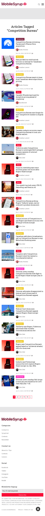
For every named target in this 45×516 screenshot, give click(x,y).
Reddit (4, 480)
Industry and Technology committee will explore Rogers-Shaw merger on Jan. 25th (28, 364)
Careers (4, 457)
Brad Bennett (23, 103)
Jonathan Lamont (24, 67)
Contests (5, 436)
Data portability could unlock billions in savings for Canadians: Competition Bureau (29, 62)
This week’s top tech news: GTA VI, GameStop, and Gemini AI (29, 186)
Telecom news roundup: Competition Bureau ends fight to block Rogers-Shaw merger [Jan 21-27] (29, 275)
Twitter (4, 471)
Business (20, 57)
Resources (20, 269)
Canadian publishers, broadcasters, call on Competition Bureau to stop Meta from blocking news (29, 238)
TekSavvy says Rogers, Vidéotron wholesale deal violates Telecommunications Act (28, 329)
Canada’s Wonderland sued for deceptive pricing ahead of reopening (27, 97)
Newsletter (5, 440)
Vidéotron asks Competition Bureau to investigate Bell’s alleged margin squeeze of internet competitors (29, 151)
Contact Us (5, 430)
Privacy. (21, 510)
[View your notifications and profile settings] (38, 509)
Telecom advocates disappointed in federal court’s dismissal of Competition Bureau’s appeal (29, 293)
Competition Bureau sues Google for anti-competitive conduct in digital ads (29, 115)
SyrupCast (5, 433)
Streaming (20, 39)
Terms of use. (28, 510)
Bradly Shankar (23, 50)
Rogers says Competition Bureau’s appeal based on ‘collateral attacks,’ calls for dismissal (29, 346)
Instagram (5, 474)
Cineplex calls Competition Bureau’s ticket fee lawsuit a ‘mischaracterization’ (26, 256)
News (18, 92)
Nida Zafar (22, 158)
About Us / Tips (7, 450)
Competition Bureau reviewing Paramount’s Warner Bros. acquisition (28, 44)
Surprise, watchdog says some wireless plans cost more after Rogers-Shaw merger (27, 170)
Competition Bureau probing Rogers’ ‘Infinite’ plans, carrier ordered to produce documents (27, 203)
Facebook (5, 467)
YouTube (5, 477)
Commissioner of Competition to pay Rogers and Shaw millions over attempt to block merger (29, 221)
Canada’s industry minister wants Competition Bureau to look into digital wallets (29, 132)
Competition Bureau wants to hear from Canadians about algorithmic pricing (29, 79)
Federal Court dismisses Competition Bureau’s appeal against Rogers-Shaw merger (27, 311)
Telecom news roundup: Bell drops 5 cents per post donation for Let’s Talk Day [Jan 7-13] (29, 382)
